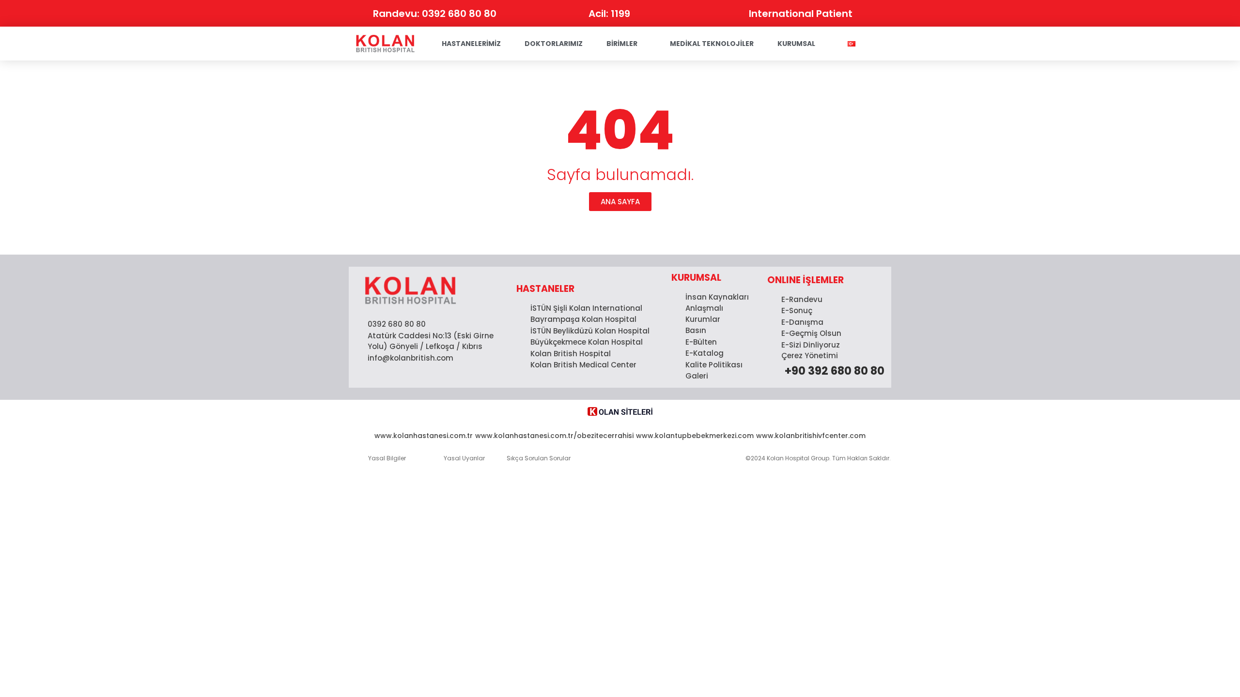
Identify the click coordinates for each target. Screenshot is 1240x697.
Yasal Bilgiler (387, 458)
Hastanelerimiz (471, 43)
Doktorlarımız (554, 43)
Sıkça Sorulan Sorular (539, 458)
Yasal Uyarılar (464, 458)
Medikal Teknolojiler (712, 43)
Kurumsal (796, 43)
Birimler (621, 43)
